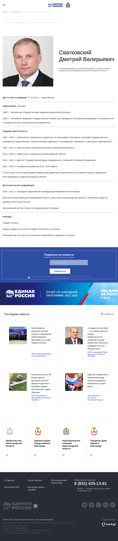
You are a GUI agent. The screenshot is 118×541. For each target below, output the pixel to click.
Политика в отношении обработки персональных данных (26, 530)
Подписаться (60, 271)
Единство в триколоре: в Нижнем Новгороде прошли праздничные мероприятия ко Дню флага (97, 380)
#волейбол (35, 400)
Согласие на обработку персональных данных (22, 533)
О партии (9, 480)
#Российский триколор (95, 400)
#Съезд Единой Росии (39, 356)
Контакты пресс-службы (36, 488)
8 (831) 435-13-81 (90, 483)
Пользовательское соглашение (16, 526)
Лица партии (35, 480)
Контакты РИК (11, 487)
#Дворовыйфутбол (37, 398)
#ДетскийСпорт (41, 396)
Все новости (107, 314)
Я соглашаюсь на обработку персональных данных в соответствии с (60, 277)
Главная (6, 12)
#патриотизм (91, 398)
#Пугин (105, 352)
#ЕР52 (33, 354)
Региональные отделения (59, 481)
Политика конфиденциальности (16, 528)
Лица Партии (16, 12)
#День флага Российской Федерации (96, 355)
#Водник (48, 398)
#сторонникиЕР (97, 352)
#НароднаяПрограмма (43, 354)
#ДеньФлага (96, 396)
